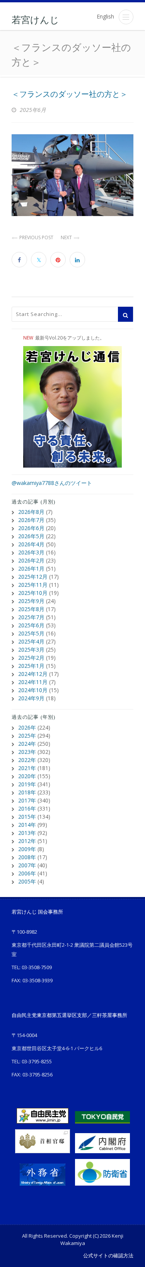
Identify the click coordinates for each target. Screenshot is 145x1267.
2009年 (27, 849)
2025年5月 (31, 633)
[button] (126, 17)
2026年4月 (31, 544)
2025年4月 (31, 641)
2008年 (27, 857)
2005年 (27, 881)
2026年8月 (31, 511)
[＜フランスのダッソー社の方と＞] (72, 175)
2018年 (27, 792)
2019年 (27, 784)
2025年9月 (31, 601)
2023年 (27, 751)
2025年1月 (31, 665)
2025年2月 (31, 657)
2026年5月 (31, 536)
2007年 (27, 865)
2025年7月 (31, 617)
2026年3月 (31, 552)
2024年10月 (33, 690)
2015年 (27, 816)
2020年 (27, 776)
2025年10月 (33, 592)
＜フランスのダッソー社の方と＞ (70, 94)
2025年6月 (31, 625)
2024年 (27, 743)
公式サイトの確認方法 (108, 1255)
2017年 (27, 800)
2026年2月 (31, 560)
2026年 (27, 727)
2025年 (27, 735)
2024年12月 (33, 673)
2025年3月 (31, 649)
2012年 (27, 841)
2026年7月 (31, 520)
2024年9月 (31, 698)
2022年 (27, 760)
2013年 (27, 832)
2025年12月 (33, 576)
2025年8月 (31, 609)
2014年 (27, 824)
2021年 (27, 768)
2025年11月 (33, 584)
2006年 (27, 873)
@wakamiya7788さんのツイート (52, 483)
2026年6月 (31, 528)
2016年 (27, 808)
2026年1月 (31, 568)
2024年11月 (33, 682)
